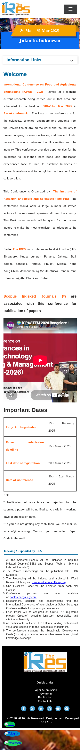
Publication (45, 697)
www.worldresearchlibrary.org (49, 582)
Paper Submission (45, 690)
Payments (45, 693)
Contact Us (45, 701)
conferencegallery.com (23, 597)
